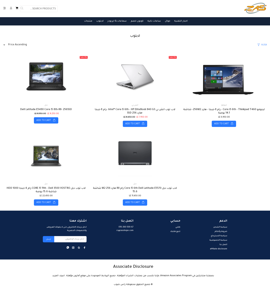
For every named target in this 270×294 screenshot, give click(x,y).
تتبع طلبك (175, 231)
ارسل (48, 239)
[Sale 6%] (135, 77)
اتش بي (135, 105)
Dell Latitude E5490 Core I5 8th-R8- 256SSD (46, 109)
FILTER (264, 45)
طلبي (177, 227)
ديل (46, 105)
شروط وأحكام (221, 231)
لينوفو (224, 105)
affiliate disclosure (218, 249)
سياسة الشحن (220, 227)
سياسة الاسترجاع (219, 236)
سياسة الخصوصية (218, 240)
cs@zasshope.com (124, 231)
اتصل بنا (223, 245)
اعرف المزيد (58, 276)
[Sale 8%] (46, 77)
